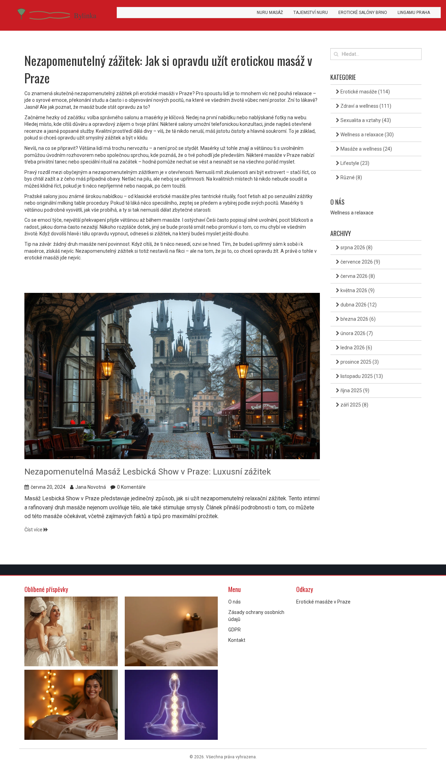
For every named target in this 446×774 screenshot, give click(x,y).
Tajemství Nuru (310, 12)
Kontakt (236, 640)
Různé (350, 177)
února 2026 (356, 333)
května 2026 (357, 290)
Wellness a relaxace (366, 134)
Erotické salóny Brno (362, 12)
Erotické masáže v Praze (323, 602)
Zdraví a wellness (365, 106)
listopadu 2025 (361, 376)
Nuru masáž (270, 12)
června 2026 (357, 276)
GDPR (234, 629)
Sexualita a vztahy (365, 120)
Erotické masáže (364, 91)
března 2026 (357, 319)
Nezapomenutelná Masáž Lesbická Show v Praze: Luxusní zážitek (147, 472)
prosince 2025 (359, 362)
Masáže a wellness (365, 149)
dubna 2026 (358, 305)
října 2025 (354, 390)
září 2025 (353, 405)
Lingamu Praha (414, 12)
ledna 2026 (355, 347)
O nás (234, 602)
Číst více (34, 529)
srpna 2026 (355, 247)
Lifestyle (354, 163)
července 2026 (359, 262)
